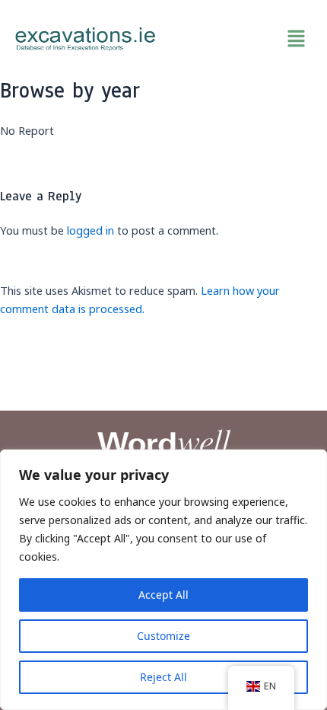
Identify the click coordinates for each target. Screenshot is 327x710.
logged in (90, 230)
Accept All (163, 594)
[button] (241, 39)
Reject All (163, 677)
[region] (163, 579)
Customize (163, 635)
